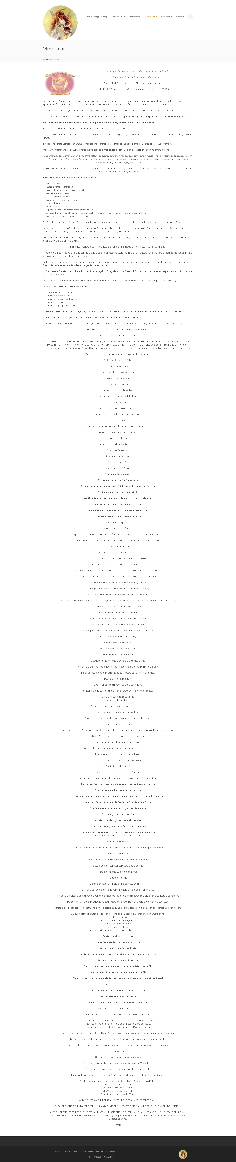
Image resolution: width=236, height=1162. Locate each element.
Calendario (166, 16)
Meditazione (151, 16)
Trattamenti (134, 16)
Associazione (118, 16)
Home (45, 59)
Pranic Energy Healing (96, 16)
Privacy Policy (109, 1157)
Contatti (180, 16)
